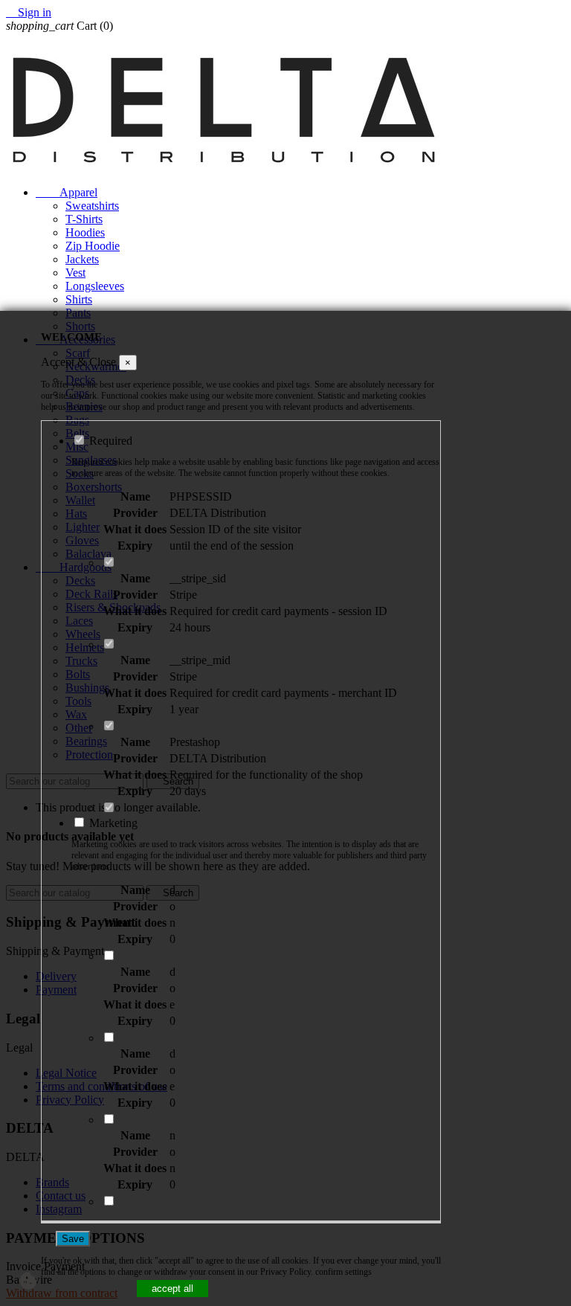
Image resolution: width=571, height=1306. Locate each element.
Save (73, 1238)
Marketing (112, 823)
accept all (172, 1288)
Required (109, 440)
